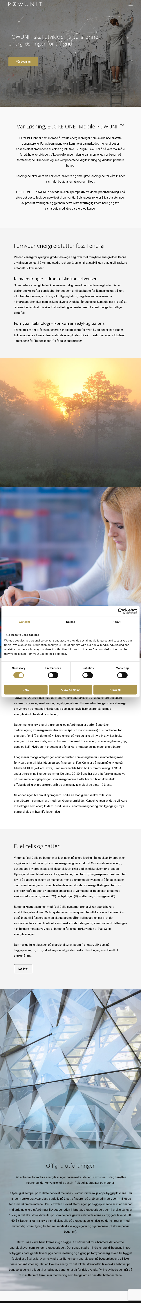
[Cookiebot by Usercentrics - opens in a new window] (121, 611)
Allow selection (70, 689)
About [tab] (117, 621)
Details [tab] (70, 621)
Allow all (115, 689)
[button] (131, 4)
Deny (26, 689)
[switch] (53, 675)
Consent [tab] (24, 621)
